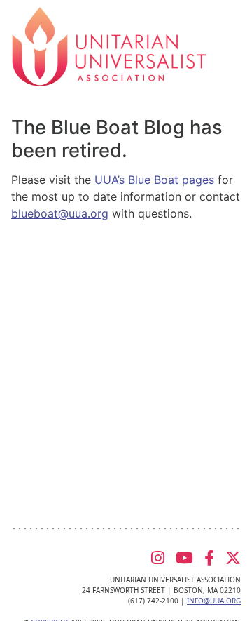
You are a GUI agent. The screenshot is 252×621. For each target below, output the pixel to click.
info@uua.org (214, 601)
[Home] (109, 45)
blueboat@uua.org (59, 213)
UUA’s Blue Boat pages (154, 180)
